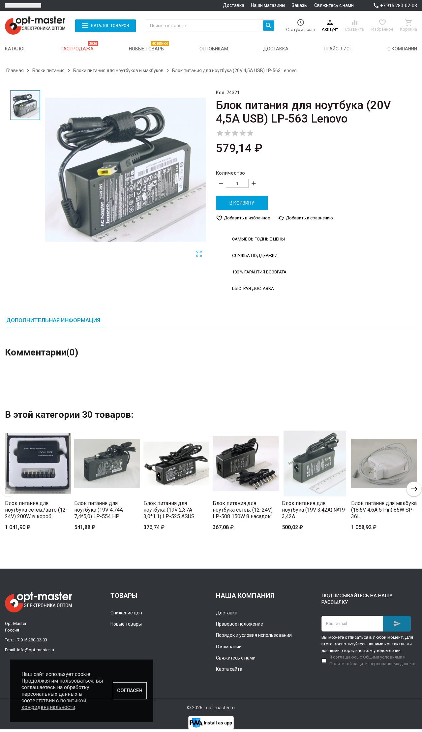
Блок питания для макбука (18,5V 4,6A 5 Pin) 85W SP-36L (384, 510)
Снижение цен (126, 612)
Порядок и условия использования (254, 635)
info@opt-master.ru (35, 649)
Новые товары (126, 624)
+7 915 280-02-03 (398, 5)
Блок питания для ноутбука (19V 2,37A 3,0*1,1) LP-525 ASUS (169, 510)
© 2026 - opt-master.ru (211, 707)
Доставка (233, 5)
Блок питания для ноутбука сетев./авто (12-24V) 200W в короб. (36, 510)
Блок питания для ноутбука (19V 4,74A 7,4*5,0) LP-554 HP (98, 510)
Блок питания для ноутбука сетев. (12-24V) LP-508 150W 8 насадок (243, 510)
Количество (230, 173)
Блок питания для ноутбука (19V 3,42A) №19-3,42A (314, 510)
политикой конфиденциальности (53, 703)
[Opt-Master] (35, 25)
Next (414, 489)
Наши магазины (268, 5)
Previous (8, 489)
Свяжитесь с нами (334, 5)
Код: (221, 92)
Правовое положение (239, 624)
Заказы (300, 5)
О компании (229, 646)
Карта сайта (229, 669)
